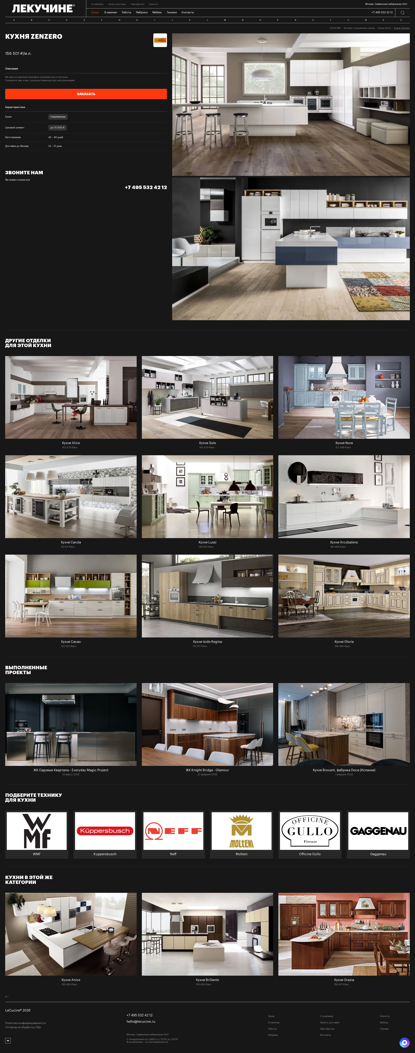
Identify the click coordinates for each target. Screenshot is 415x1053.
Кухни (271, 1016)
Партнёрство (327, 1029)
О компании (326, 1016)
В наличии (273, 1023)
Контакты (325, 1035)
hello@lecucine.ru (141, 1021)
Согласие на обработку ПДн (23, 1027)
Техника (384, 1029)
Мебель (384, 1023)
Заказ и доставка (329, 1023)
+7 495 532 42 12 (382, 12)
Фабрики (273, 1035)
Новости (385, 1016)
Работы (272, 1029)
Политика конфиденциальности (25, 1023)
